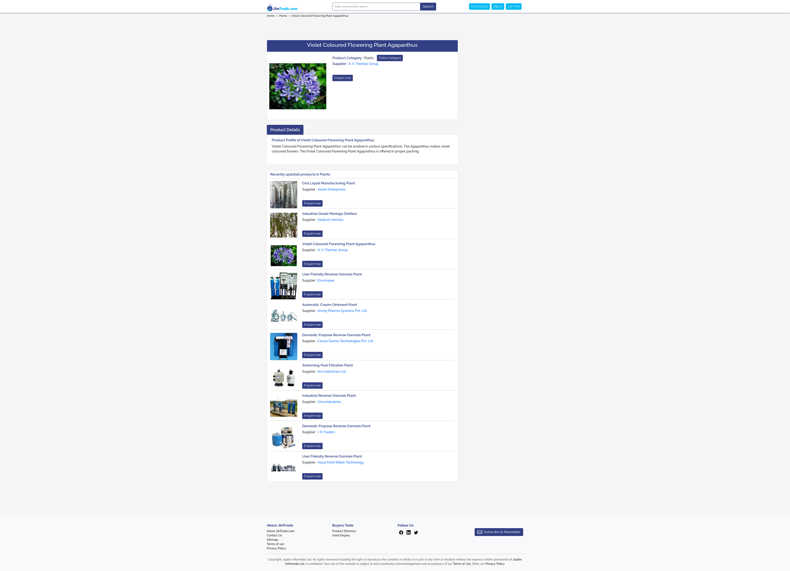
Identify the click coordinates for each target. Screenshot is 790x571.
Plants (283, 15)
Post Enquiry (479, 6)
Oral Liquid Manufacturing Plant (328, 183)
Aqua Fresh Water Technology (341, 462)
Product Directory (344, 531)
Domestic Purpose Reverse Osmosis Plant (336, 335)
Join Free (514, 6)
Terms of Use (462, 563)
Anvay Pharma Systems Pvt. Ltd (342, 311)
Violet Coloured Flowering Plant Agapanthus (320, 15)
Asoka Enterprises (332, 189)
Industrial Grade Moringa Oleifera (329, 214)
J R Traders (326, 432)
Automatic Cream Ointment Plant (329, 305)
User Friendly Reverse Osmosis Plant (332, 274)
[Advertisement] (395, 27)
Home (271, 15)
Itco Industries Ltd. (332, 371)
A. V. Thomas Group (364, 64)
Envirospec (326, 280)
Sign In (497, 6)
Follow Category (390, 58)
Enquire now (342, 78)
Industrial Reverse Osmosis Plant (329, 395)
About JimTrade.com (280, 531)
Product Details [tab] (285, 129)
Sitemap (272, 539)
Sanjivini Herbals (330, 220)
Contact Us (274, 535)
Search (428, 6)
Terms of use (275, 544)
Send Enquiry (341, 535)
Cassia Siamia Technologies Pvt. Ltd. (346, 341)
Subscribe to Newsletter (502, 532)
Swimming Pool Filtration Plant (327, 365)
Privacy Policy (276, 548)
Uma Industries (329, 402)
